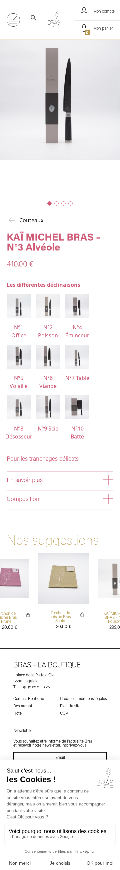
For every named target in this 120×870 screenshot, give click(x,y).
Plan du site (70, 706)
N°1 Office (18, 331)
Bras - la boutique (47, 665)
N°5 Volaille (19, 382)
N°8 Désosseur (19, 432)
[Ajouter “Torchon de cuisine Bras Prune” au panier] (28, 615)
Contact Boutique (28, 699)
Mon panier (99, 29)
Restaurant (22, 706)
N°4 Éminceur (77, 331)
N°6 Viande (48, 382)
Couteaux (31, 220)
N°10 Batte (77, 432)
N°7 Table (77, 378)
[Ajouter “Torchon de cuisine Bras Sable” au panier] (82, 614)
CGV (64, 713)
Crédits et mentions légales (83, 699)
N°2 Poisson (48, 331)
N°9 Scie (48, 428)
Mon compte (103, 11)
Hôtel (18, 713)
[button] (49, 203)
